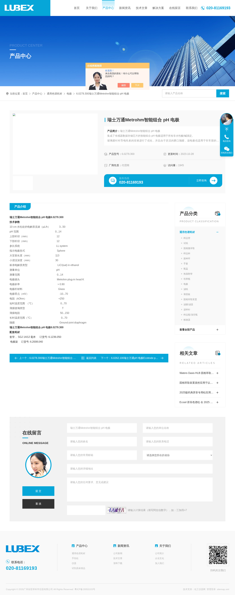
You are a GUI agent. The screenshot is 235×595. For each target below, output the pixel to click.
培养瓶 (187, 279)
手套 (186, 263)
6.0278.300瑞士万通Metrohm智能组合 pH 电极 (55, 358)
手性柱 (75, 558)
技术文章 (141, 8)
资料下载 (117, 563)
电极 (69, 93)
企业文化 (159, 558)
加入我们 (159, 563)
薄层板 (187, 294)
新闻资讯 (125, 8)
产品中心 (108, 8)
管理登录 (211, 589)
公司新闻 (117, 553)
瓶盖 (186, 268)
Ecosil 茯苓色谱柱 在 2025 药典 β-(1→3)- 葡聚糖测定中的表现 (200, 402)
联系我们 (191, 8)
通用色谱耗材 (54, 93)
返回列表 (91, 358)
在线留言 (175, 8)
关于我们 (91, 8)
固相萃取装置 (190, 299)
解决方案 (158, 8)
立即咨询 (201, 180)
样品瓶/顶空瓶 (191, 314)
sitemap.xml (223, 589)
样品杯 (187, 253)
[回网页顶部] (226, 129)
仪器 (74, 563)
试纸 (186, 243)
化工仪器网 (199, 589)
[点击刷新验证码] (116, 510)
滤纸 (186, 289)
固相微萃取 (189, 248)
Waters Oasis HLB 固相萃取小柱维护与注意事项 (200, 373)
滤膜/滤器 (188, 304)
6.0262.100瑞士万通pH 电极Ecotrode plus (135, 358)
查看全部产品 (187, 329)
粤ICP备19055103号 (84, 589)
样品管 (187, 238)
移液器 (187, 319)
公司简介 (159, 553)
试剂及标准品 (78, 568)
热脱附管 (188, 274)
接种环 (187, 258)
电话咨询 (227, 141)
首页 (77, 8)
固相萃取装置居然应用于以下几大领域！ (200, 382)
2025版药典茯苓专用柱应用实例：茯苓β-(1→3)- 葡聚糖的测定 (200, 392)
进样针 (187, 309)
